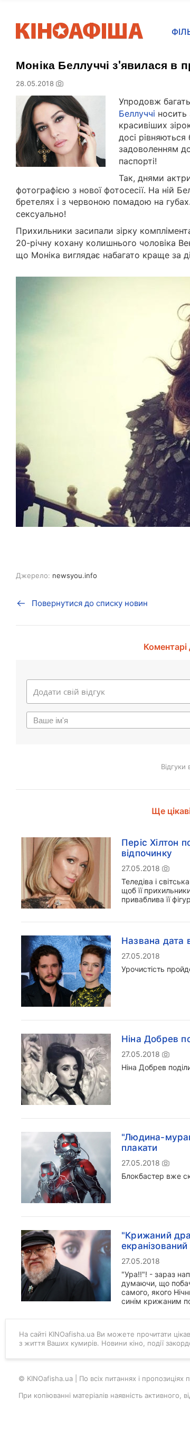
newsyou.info (74, 575)
